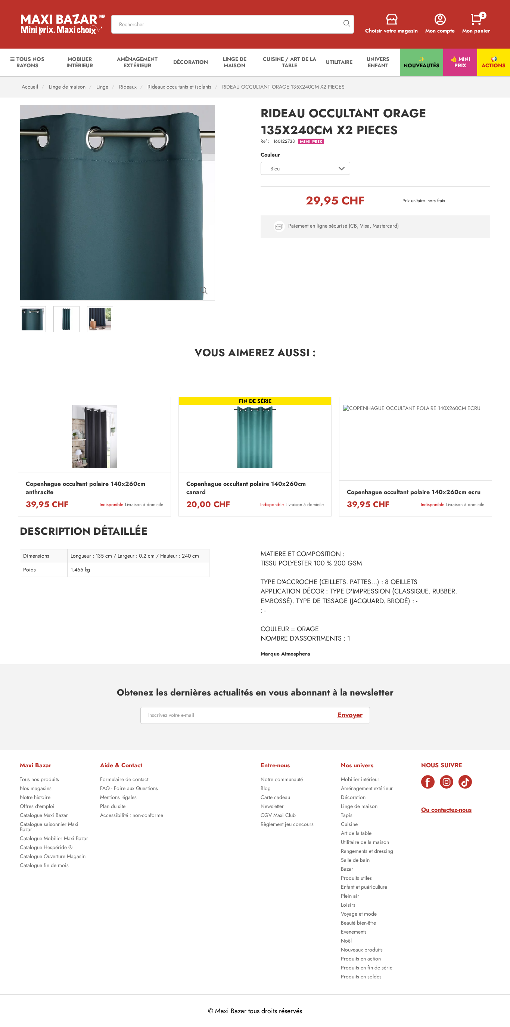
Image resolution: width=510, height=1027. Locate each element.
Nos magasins (36, 789)
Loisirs (348, 906)
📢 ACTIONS (494, 62)
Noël (346, 941)
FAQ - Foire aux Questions (129, 789)
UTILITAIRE (339, 62)
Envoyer (350, 715)
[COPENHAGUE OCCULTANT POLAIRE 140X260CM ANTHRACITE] (94, 436)
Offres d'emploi (37, 807)
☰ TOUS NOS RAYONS (27, 62)
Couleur (270, 155)
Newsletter (272, 807)
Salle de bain (355, 861)
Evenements (354, 932)
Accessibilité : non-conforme (131, 816)
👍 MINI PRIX (460, 62)
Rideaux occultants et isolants (179, 86)
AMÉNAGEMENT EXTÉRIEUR (137, 62)
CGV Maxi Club (278, 816)
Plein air (350, 897)
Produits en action (361, 959)
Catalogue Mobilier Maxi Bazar (54, 839)
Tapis (346, 816)
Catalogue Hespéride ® (46, 848)
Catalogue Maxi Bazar (44, 816)
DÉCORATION (190, 62)
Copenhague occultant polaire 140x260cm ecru (414, 492)
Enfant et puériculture (364, 888)
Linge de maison (67, 86)
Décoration (353, 798)
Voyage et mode (359, 914)
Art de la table (356, 834)
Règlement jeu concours (287, 825)
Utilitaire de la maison (365, 843)
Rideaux (128, 86)
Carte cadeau (275, 798)
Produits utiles (356, 879)
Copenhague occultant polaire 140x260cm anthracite (85, 488)
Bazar (347, 870)
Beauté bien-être (358, 923)
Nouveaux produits (362, 950)
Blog (266, 789)
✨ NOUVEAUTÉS (421, 62)
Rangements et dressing (367, 852)
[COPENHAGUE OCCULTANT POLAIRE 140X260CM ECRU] (415, 441)
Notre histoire (35, 798)
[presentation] (18, 456)
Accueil (30, 86)
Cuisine (349, 825)
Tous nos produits (39, 780)
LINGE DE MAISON (234, 62)
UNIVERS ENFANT (378, 62)
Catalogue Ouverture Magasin (52, 857)
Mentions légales (118, 798)
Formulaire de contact (124, 780)
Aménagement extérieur (367, 789)
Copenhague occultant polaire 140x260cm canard (246, 488)
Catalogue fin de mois (44, 866)
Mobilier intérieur (360, 780)
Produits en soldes (361, 977)
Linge (102, 86)
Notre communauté (282, 780)
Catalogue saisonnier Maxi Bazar (49, 827)
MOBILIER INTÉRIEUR (79, 62)
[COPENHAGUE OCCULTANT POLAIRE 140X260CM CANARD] (255, 436)
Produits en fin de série (366, 968)
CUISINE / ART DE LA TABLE (289, 62)
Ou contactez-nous (446, 809)
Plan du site (112, 807)
